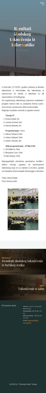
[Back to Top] (36, 383)
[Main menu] (42, 3)
